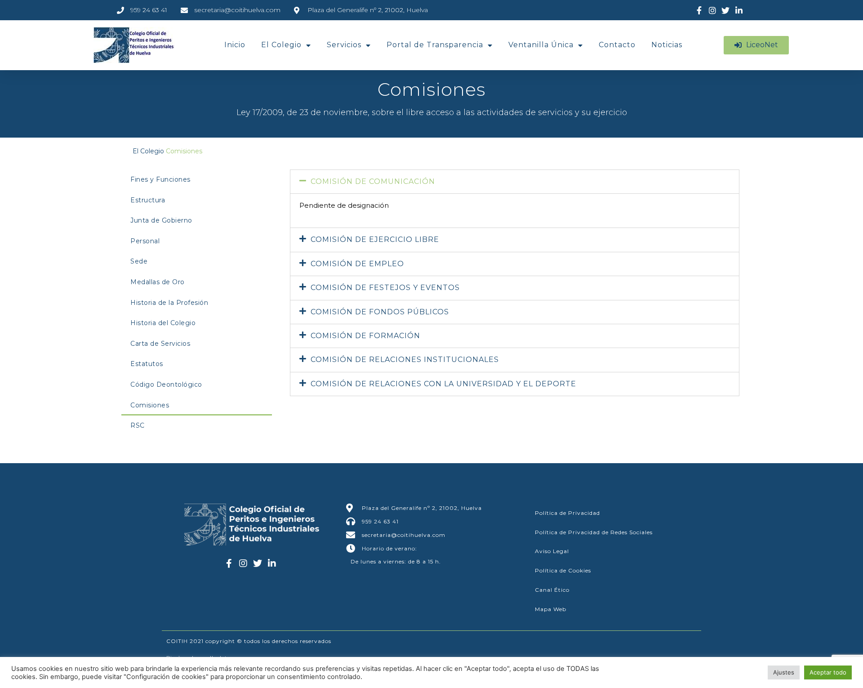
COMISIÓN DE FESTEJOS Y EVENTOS (385, 287)
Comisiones (149, 405)
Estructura (147, 200)
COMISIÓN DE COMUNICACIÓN (373, 181)
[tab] (514, 181)
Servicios (344, 44)
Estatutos (146, 364)
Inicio (234, 44)
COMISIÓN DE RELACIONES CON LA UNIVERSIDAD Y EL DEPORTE (443, 384)
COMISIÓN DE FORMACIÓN (365, 335)
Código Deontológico (166, 384)
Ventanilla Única (541, 44)
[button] (756, 45)
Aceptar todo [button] (828, 672)
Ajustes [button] (783, 672)
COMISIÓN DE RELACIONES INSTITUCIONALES (405, 359)
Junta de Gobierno (161, 220)
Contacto (617, 44)
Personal (145, 241)
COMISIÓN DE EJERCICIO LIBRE (375, 239)
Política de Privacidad (567, 512)
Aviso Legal (552, 551)
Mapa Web (550, 609)
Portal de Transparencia (435, 44)
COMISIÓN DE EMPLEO (357, 263)
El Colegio (281, 44)
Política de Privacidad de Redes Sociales (594, 532)
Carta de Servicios (160, 344)
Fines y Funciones (160, 179)
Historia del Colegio (163, 323)
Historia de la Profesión (169, 303)
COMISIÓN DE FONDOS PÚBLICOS (380, 312)
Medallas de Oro (157, 282)
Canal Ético (552, 589)
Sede (138, 261)
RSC (137, 425)
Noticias (666, 44)
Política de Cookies (563, 570)
